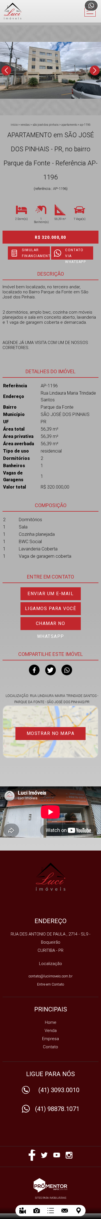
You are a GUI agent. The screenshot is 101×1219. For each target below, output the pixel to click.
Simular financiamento (36, 253)
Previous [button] (6, 70)
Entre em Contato (50, 984)
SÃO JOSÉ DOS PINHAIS (46, 124)
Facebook (34, 670)
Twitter (50, 670)
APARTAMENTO (69, 124)
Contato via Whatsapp (75, 254)
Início (14, 124)
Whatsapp (66, 670)
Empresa (50, 1038)
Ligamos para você (50, 608)
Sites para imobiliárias (50, 1197)
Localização (50, 963)
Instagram (69, 1155)
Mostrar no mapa (51, 733)
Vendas (25, 124)
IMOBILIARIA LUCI (51, 877)
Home (50, 1022)
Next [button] (95, 70)
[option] (50, 70)
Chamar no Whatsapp (50, 625)
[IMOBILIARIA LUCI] (26, 11)
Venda (51, 1030)
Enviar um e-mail (50, 593)
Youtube (56, 1155)
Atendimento (91, 5)
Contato (50, 1046)
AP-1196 (85, 124)
